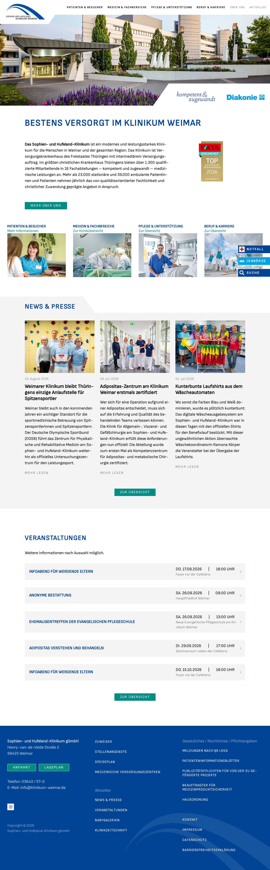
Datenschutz (194, 840)
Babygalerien (107, 820)
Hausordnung (195, 800)
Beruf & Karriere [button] (211, 7)
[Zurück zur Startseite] (27, 7)
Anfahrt (21, 767)
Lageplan (54, 767)
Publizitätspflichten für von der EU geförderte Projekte (219, 773)
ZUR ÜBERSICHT (135, 492)
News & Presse (108, 800)
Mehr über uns (45, 205)
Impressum (192, 830)
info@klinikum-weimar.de (43, 787)
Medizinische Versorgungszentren (127, 772)
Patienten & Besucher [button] (85, 7)
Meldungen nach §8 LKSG (205, 751)
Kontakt (190, 820)
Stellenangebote (111, 752)
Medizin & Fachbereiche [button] (127, 7)
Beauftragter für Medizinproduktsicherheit (207, 787)
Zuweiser (103, 742)
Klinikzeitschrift (111, 830)
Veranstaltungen (111, 810)
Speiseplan (105, 762)
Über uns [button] (237, 7)
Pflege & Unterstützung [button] (171, 7)
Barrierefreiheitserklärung (208, 850)
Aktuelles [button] (257, 7)
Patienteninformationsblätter (210, 761)
